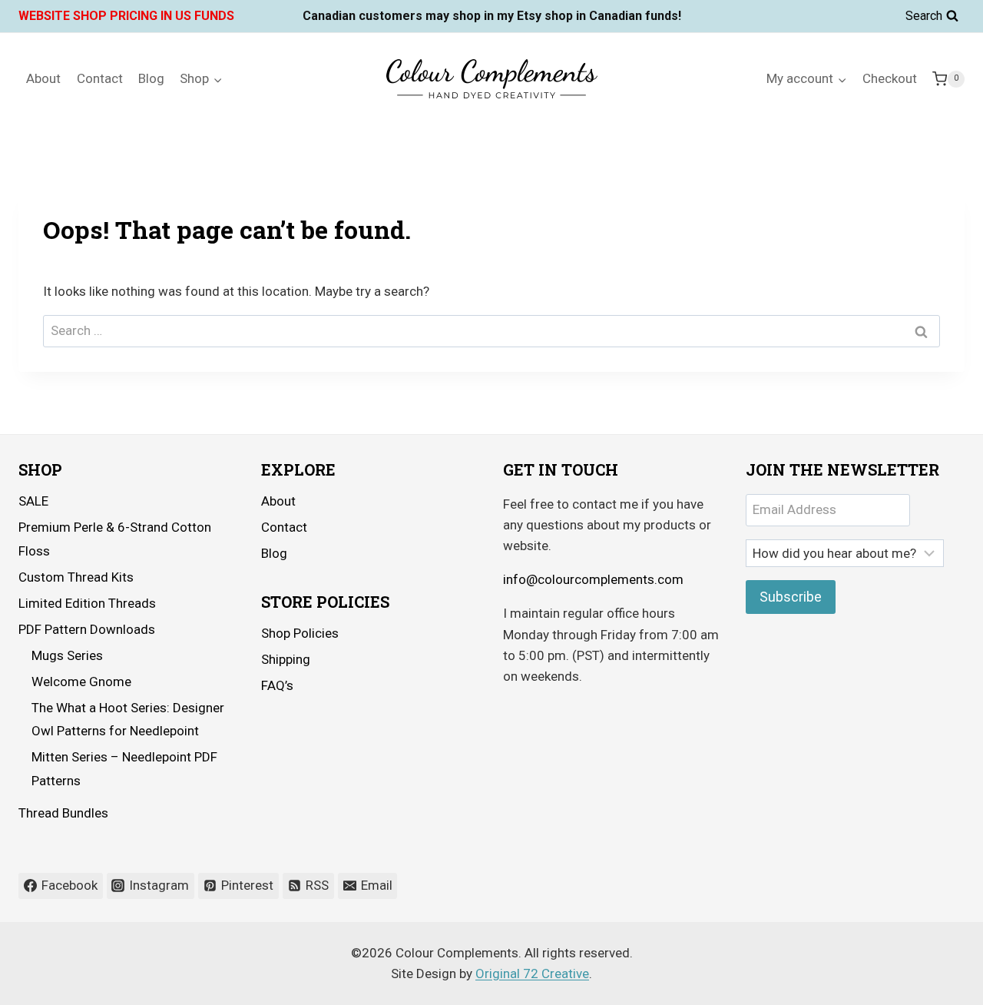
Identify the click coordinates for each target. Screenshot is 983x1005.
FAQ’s (277, 685)
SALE (33, 501)
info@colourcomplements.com (593, 579)
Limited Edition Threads (87, 603)
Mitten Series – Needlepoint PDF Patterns (124, 768)
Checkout (889, 78)
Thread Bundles (63, 813)
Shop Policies (300, 633)
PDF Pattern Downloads (86, 629)
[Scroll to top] (928, 981)
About (43, 78)
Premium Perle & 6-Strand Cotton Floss (114, 539)
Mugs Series (67, 655)
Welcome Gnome (81, 681)
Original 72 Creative (532, 973)
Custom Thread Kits (76, 577)
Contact (100, 78)
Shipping (285, 659)
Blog (151, 78)
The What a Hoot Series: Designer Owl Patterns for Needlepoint (127, 719)
